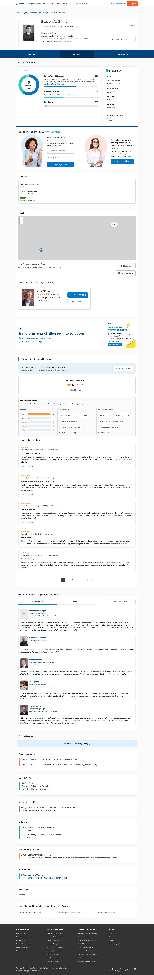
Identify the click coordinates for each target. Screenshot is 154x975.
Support (111, 940)
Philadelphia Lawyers (54, 951)
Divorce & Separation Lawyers (88, 954)
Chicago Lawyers (53, 940)
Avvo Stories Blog (22, 947)
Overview (31, 54)
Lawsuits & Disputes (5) (71, 427)
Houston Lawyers (53, 944)
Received (37, 601)
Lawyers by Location (35, 4)
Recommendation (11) (109, 427)
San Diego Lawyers (53, 961)
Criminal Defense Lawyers (87, 940)
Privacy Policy (32, 968)
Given (76, 601)
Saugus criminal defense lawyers (31, 912)
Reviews (77, 54)
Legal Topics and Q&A (77, 4)
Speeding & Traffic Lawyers (87, 961)
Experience (123, 54)
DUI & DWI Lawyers (84, 944)
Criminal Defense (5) (69, 421)
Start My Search (60, 165)
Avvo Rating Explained (116, 944)
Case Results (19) (123, 415)
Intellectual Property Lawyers (88, 958)
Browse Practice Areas (24, 944)
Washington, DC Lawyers (55, 947)
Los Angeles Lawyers (54, 937)
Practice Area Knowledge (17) (112, 421)
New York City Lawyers (55, 933)
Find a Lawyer (21, 933)
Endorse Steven (120, 602)
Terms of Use (20, 968)
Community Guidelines (59, 968)
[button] (40, 250)
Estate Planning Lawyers (86, 947)
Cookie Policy (44, 968)
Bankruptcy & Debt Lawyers (87, 933)
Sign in (133, 4)
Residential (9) (83, 415)
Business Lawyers (84, 937)
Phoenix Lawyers (53, 954)
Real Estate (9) (67, 415)
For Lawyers (20, 951)
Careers (111, 937)
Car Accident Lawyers (85, 951)
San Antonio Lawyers (54, 958)
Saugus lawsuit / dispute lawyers (70, 912)
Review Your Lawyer (23, 937)
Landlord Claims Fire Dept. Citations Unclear (47, 878)
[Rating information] (79, 26)
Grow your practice (118, 4)
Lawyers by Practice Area (56, 4)
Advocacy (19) (106, 415)
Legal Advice (20, 940)
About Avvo (112, 933)
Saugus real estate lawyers (107, 912)
